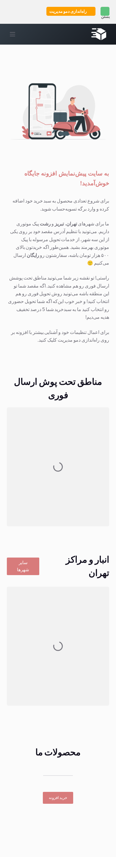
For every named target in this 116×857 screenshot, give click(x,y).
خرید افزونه (58, 797)
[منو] (12, 34)
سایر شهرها (23, 566)
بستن (105, 16)
